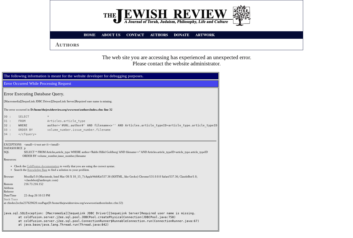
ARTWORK (205, 34)
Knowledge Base (37, 169)
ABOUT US (111, 34)
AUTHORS (159, 34)
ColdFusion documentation (43, 166)
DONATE (181, 34)
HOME (90, 34)
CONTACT (135, 34)
